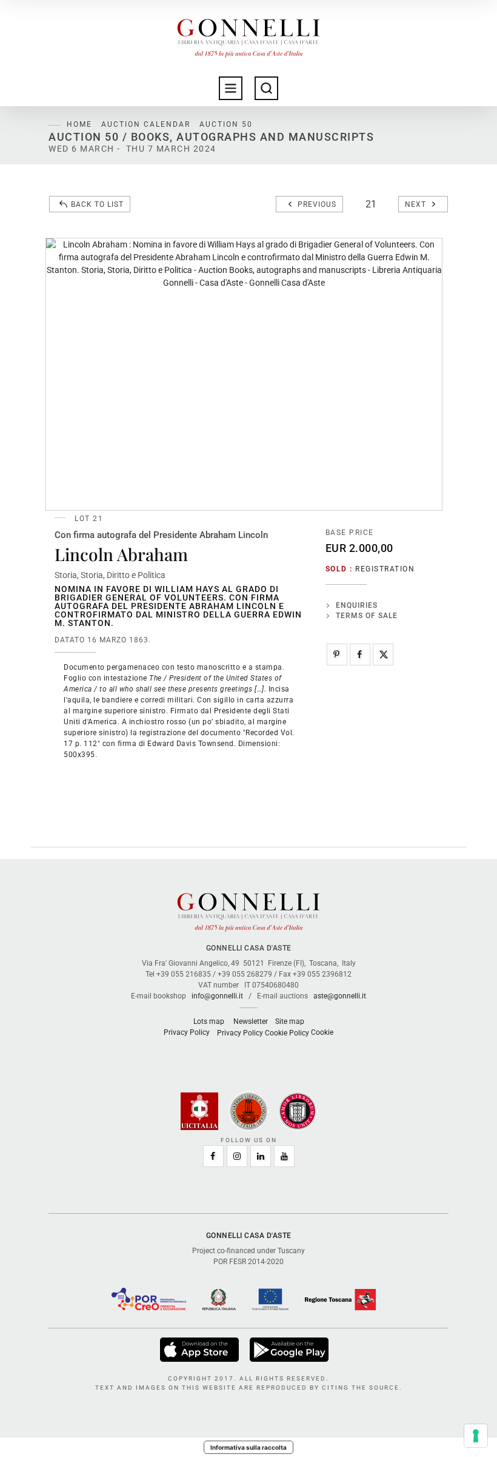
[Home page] (248, 35)
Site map (289, 1021)
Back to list (97, 204)
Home (79, 124)
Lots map (208, 1021)
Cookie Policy (287, 1033)
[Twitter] (383, 654)
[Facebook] (360, 654)
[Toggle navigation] (230, 88)
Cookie (322, 1032)
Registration (385, 569)
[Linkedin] (260, 1156)
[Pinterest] (337, 654)
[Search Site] (266, 88)
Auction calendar (145, 124)
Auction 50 (226, 124)
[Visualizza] (200, 1349)
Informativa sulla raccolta (248, 1447)
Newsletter (250, 1021)
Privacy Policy (187, 1032)
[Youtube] (284, 1156)
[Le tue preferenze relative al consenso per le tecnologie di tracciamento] (475, 1435)
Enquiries (357, 605)
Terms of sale (367, 615)
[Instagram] (237, 1156)
